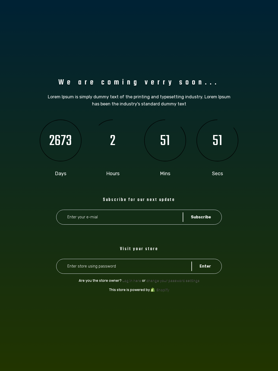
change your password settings (173, 280)
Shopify (162, 290)
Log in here (131, 280)
